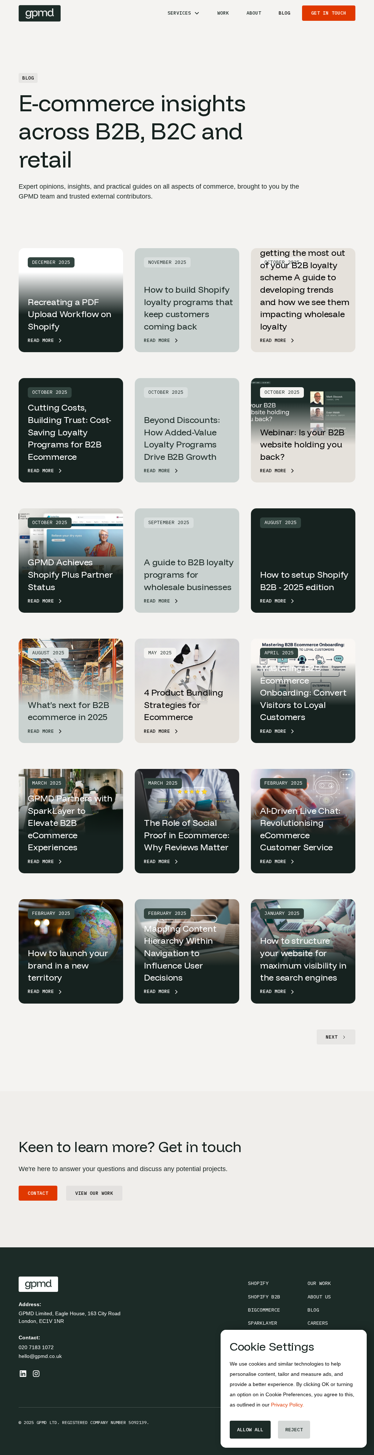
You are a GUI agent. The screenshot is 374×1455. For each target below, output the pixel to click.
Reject (294, 1429)
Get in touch (328, 13)
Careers (318, 1323)
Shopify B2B (264, 1296)
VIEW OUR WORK (94, 1193)
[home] (40, 13)
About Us (319, 1296)
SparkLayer (262, 1323)
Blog (284, 13)
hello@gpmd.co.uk (40, 1356)
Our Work (319, 1283)
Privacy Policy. (287, 1405)
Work (223, 13)
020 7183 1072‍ (36, 1347)
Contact (38, 1193)
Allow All (250, 1429)
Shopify (258, 1283)
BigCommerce (264, 1309)
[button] (184, 13)
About (254, 13)
